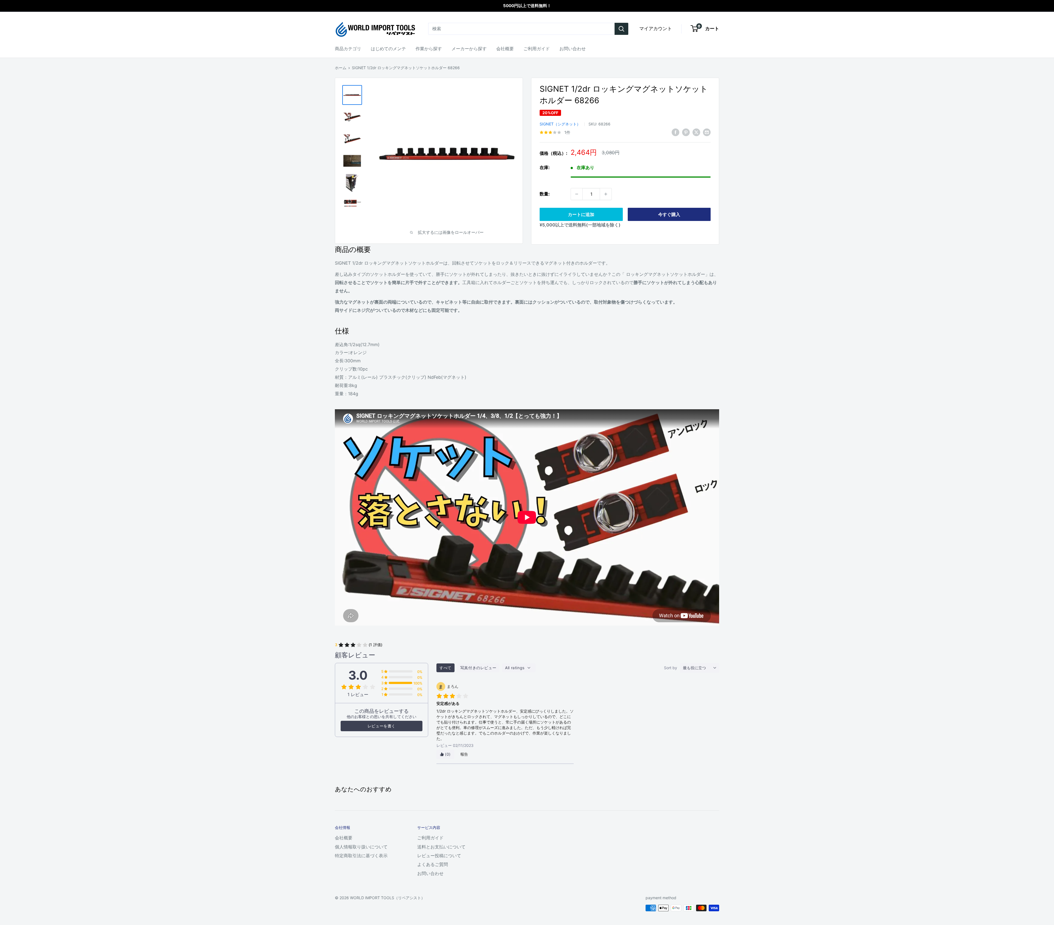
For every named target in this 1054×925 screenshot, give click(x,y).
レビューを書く (382, 726)
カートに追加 (581, 214)
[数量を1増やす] (606, 194)
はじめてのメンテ (388, 48)
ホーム (340, 67)
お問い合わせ (572, 48)
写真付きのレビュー (478, 667)
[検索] (621, 29)
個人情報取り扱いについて (361, 847)
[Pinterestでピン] (686, 132)
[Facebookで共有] (675, 132)
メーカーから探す (469, 48)
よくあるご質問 (432, 864)
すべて (445, 667)
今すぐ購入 (669, 214)
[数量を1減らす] (576, 194)
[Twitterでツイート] (696, 132)
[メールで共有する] (707, 132)
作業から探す (429, 48)
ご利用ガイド (536, 48)
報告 (464, 754)
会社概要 (505, 48)
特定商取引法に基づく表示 (361, 855)
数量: (545, 194)
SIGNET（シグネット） (560, 124)
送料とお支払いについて (441, 847)
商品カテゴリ (348, 48)
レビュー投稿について (439, 855)
